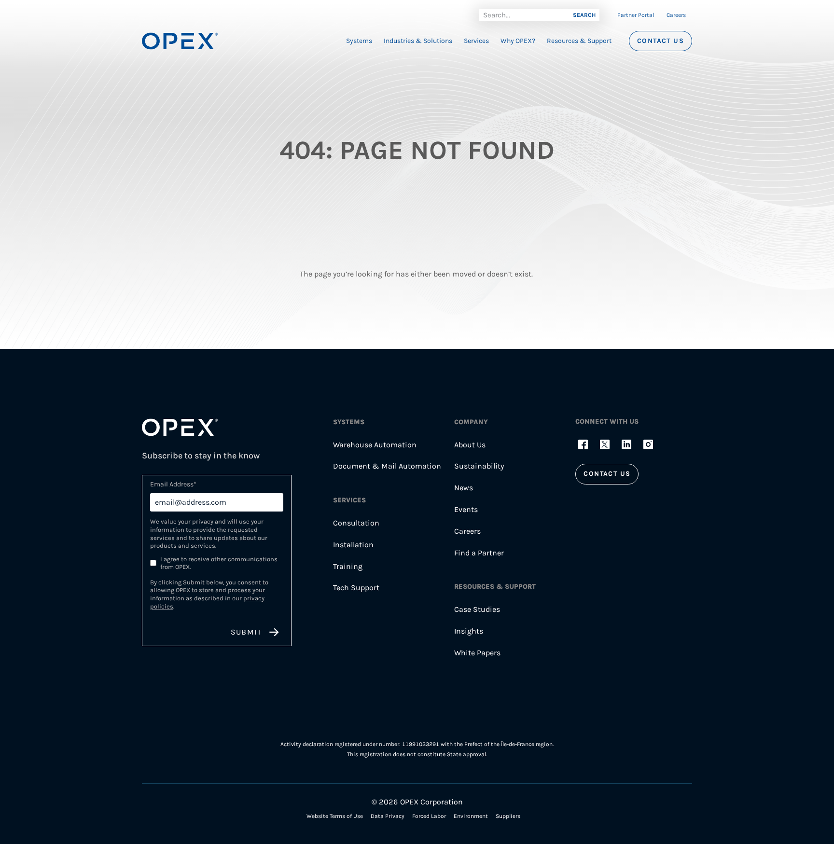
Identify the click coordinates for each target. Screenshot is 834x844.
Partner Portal (635, 15)
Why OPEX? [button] (517, 41)
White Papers (477, 652)
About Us (470, 444)
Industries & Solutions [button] (418, 41)
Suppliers (508, 816)
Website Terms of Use (334, 816)
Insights (468, 631)
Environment (471, 816)
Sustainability (479, 465)
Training (347, 566)
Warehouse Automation (375, 444)
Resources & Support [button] (579, 41)
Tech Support (356, 587)
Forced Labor (429, 816)
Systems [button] (359, 41)
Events (466, 509)
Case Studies (477, 609)
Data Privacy (387, 816)
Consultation (356, 522)
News (463, 487)
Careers (676, 15)
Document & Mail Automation (387, 465)
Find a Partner (479, 552)
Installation (353, 544)
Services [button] (476, 41)
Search (584, 15)
